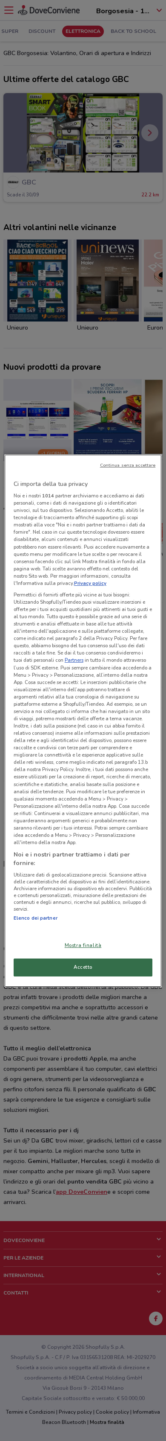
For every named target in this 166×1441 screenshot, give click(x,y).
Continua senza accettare (128, 465)
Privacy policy (90, 583)
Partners (74, 660)
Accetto (83, 967)
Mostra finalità (83, 945)
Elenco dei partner (35, 918)
